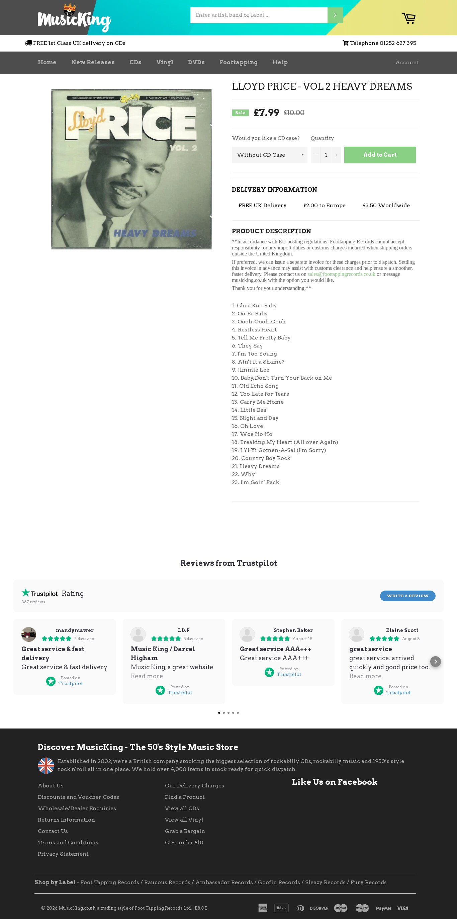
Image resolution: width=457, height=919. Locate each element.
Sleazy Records (325, 882)
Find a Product (185, 797)
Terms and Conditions (68, 842)
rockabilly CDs (291, 761)
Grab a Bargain (185, 831)
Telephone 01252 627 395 (383, 43)
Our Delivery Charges (194, 785)
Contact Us (53, 831)
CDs (135, 62)
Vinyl (164, 62)
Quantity (322, 138)
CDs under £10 (184, 842)
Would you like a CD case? (266, 138)
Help (280, 62)
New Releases (93, 62)
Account (407, 62)
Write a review (408, 595)
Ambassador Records (224, 882)
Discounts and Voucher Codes (78, 797)
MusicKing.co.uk (77, 908)
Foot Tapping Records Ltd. (163, 908)
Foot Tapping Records (109, 882)
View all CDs (182, 808)
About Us (51, 785)
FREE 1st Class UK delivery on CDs (79, 43)
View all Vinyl (184, 820)
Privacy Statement (63, 854)
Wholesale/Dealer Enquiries (77, 808)
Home (47, 62)
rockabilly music (336, 761)
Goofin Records (279, 882)
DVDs (196, 62)
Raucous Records (167, 882)
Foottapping (238, 62)
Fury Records (369, 882)
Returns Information (66, 820)
